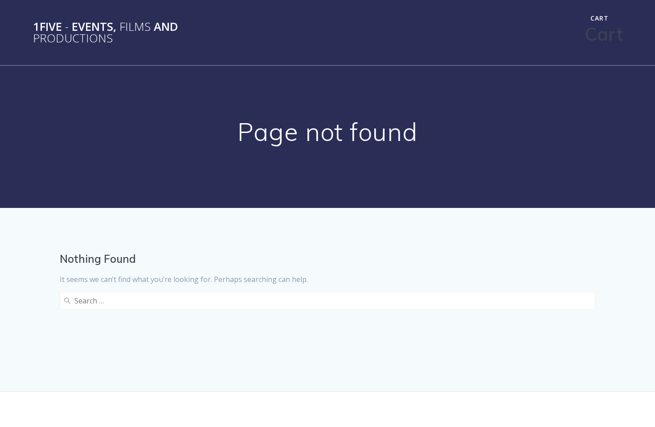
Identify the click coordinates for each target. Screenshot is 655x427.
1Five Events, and (105, 32)
